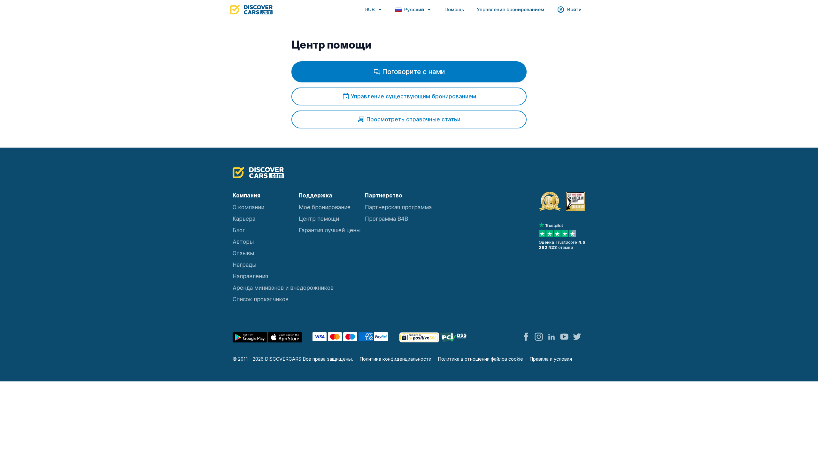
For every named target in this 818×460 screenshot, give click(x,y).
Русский (414, 9)
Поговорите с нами (413, 72)
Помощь (454, 9)
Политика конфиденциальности (395, 359)
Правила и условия (550, 359)
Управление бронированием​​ (510, 9)
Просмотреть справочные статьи (413, 119)
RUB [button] (370, 9)
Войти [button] (574, 9)
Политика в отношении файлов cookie (480, 359)
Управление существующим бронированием (413, 96)
